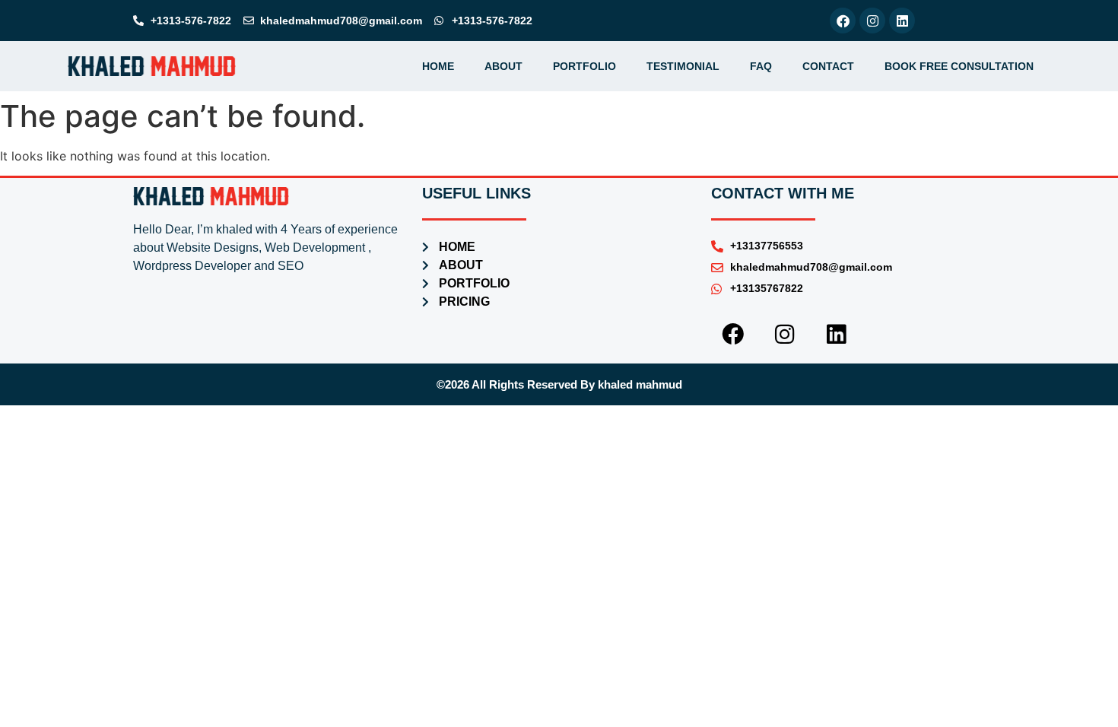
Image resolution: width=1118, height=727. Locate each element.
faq (761, 66)
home (438, 66)
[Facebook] (843, 20)
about (503, 66)
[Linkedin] (902, 20)
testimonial (682, 66)
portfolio (584, 66)
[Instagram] (872, 20)
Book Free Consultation (959, 66)
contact (828, 66)
